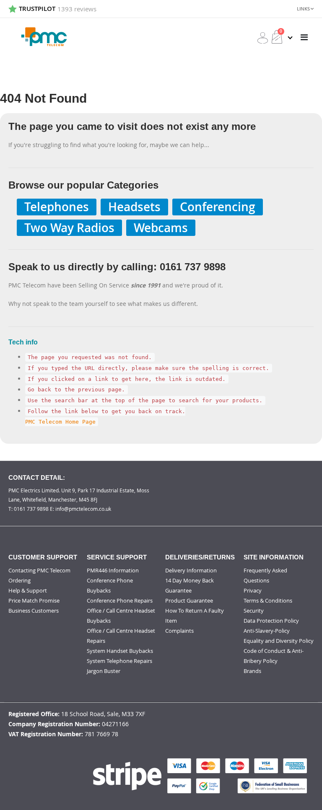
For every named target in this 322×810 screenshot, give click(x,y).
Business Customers (33, 610)
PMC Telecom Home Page (60, 422)
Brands (252, 671)
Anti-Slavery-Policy (267, 630)
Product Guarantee (189, 600)
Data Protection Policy (271, 620)
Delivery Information (191, 570)
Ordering (19, 580)
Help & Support (27, 590)
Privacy (253, 590)
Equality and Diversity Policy (279, 640)
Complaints (179, 630)
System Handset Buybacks (120, 651)
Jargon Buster (103, 671)
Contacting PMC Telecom (39, 570)
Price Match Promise (34, 600)
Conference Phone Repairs (120, 600)
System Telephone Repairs (119, 661)
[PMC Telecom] (44, 36)
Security (254, 610)
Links (303, 8)
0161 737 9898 (31, 508)
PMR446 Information (113, 570)
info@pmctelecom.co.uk (83, 508)
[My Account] (262, 38)
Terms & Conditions (268, 600)
